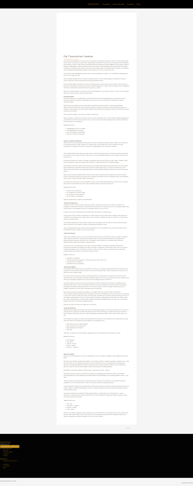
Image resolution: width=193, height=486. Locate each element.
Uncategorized (68, 59)
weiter (128, 428)
